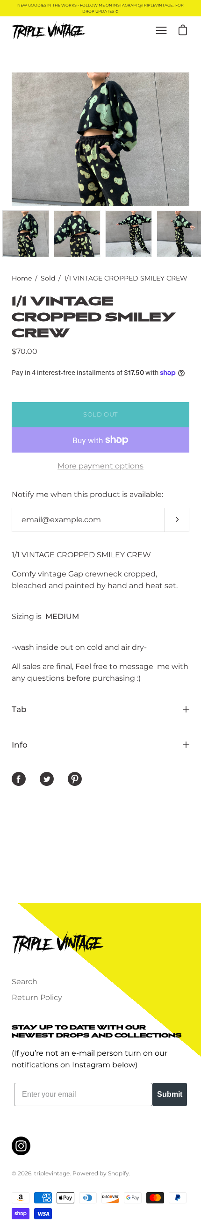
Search (24, 981)
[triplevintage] (49, 30)
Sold (48, 278)
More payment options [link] (100, 465)
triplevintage (52, 1173)
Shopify (118, 1173)
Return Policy (37, 997)
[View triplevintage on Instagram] (21, 1146)
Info (20, 744)
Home (22, 278)
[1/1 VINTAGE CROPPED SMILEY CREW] (25, 233)
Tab (19, 709)
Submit (169, 1094)
